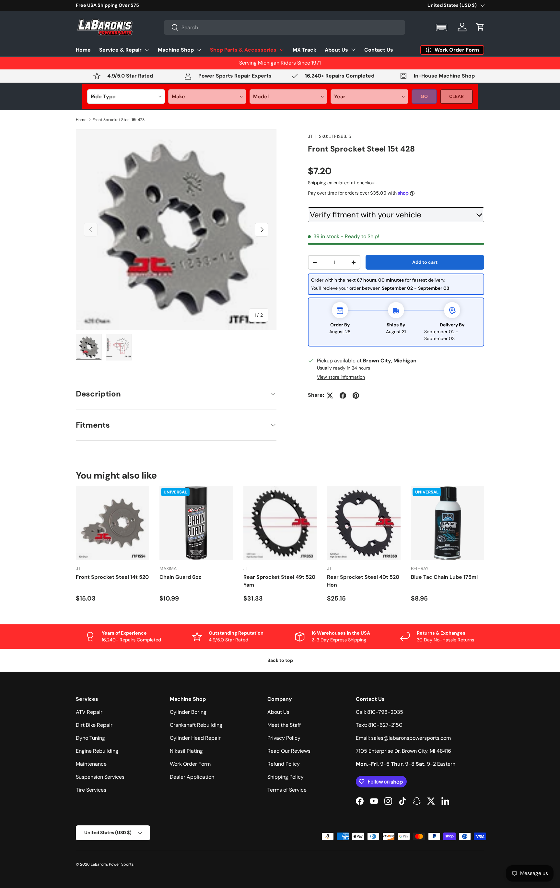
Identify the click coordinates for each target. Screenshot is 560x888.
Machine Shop (176, 49)
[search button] (171, 27)
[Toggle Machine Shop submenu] (199, 50)
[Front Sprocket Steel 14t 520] (112, 523)
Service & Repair (120, 49)
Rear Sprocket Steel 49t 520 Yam (279, 581)
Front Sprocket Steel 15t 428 (119, 119)
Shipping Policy (285, 776)
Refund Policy (283, 763)
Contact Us (378, 49)
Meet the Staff (284, 725)
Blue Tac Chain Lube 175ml (444, 577)
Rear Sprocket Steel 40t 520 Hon (363, 581)
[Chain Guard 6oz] (196, 523)
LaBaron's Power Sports (112, 864)
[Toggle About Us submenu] (353, 50)
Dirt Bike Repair (94, 725)
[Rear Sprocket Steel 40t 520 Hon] (363, 523)
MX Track (304, 49)
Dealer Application (192, 776)
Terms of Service (287, 789)
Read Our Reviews (288, 751)
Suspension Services (100, 776)
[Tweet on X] (329, 395)
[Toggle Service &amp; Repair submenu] (147, 50)
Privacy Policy (283, 738)
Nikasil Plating (186, 751)
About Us (336, 49)
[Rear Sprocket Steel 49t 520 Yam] (280, 523)
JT (310, 136)
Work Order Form (190, 763)
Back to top (280, 660)
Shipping (317, 183)
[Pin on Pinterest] (355, 395)
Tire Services (91, 789)
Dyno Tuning (90, 738)
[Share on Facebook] (342, 395)
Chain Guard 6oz (180, 577)
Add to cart (425, 262)
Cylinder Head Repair (195, 738)
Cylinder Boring (188, 712)
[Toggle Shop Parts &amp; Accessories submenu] (282, 50)
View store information (341, 377)
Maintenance (91, 763)
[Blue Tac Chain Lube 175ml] (447, 523)
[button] (442, 27)
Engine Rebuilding (97, 751)
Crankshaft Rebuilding (196, 725)
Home (83, 49)
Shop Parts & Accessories (243, 49)
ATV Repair (89, 712)
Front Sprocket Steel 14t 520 (112, 577)
